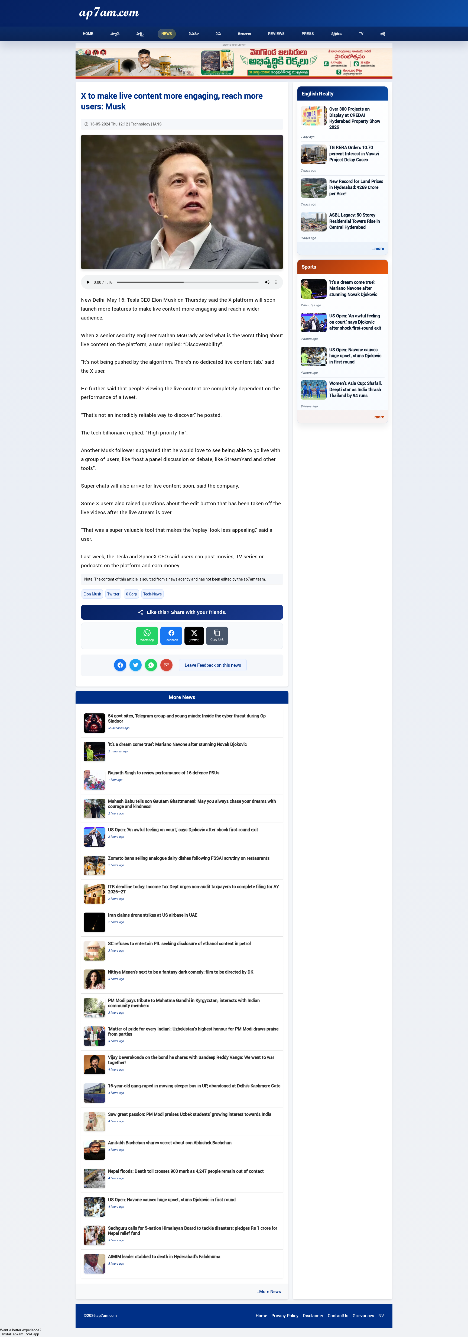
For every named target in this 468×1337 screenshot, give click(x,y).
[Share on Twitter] (135, 665)
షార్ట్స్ (140, 34)
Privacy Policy (284, 1316)
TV (361, 34)
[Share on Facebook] (120, 665)
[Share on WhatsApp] (151, 665)
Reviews (276, 34)
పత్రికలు (336, 34)
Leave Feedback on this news (213, 665)
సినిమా (194, 34)
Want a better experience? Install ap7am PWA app (20, 1332)
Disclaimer (313, 1316)
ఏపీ (218, 34)
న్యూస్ (114, 34)
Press (308, 34)
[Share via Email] (166, 665)
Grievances (363, 1316)
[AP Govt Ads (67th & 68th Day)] (234, 63)
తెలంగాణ (244, 34)
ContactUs (338, 1316)
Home (88, 34)
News (166, 34)
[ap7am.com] (109, 13)
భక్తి (383, 34)
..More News (269, 1291)
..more (378, 248)
